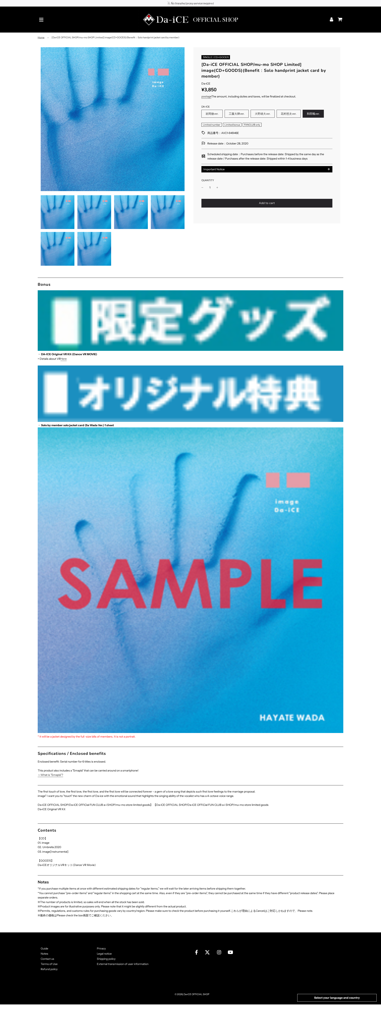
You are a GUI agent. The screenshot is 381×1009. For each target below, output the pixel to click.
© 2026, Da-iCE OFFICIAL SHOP (192, 994)
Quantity (207, 180)
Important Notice (214, 169)
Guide (44, 948)
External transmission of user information (122, 964)
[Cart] (339, 18)
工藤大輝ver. (236, 113)
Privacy (101, 948)
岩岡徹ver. (212, 113)
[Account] (332, 19)
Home (41, 37)
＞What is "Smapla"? (50, 775)
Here (64, 359)
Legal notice (104, 953)
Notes (44, 953)
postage (206, 96)
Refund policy (49, 969)
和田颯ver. (313, 113)
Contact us (47, 959)
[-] (202, 187)
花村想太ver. (288, 113)
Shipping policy (106, 959)
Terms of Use (49, 964)
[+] (217, 187)
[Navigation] (41, 19)
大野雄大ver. (262, 113)
